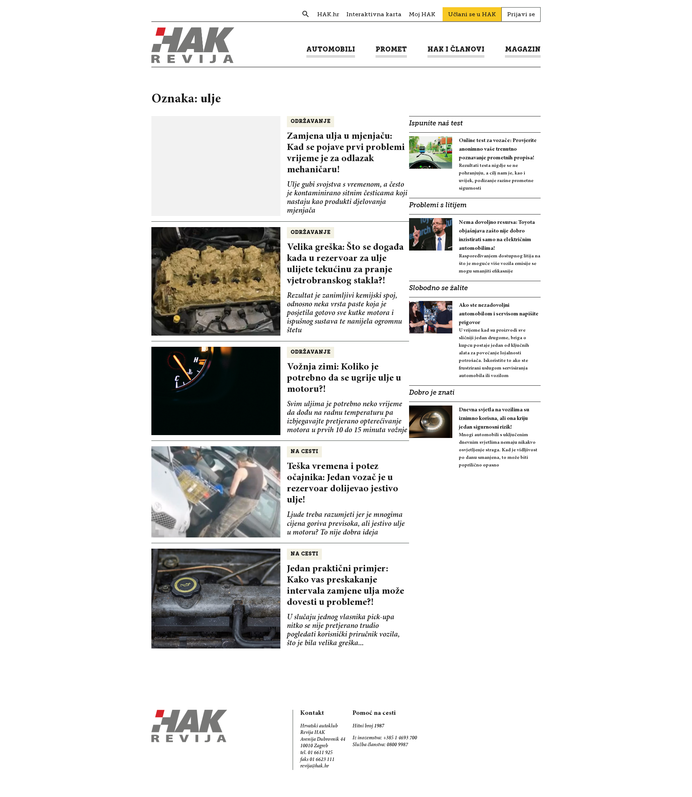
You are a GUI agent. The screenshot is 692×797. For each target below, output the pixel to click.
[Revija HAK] (192, 45)
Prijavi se (521, 14)
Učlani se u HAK (472, 14)
